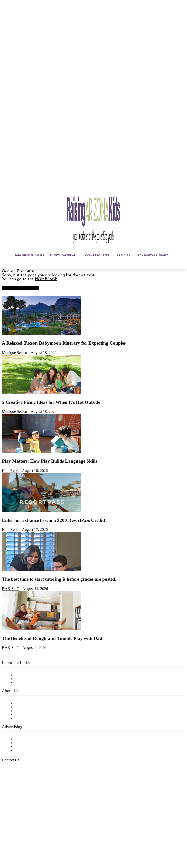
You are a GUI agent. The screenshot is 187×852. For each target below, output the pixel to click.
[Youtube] (31, 830)
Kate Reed (10, 471)
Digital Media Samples (35, 747)
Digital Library (28, 679)
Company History (30, 707)
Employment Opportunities (39, 711)
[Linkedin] (31, 818)
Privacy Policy (27, 683)
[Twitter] (19, 830)
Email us (19, 785)
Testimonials (26, 739)
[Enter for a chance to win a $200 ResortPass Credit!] (41, 511)
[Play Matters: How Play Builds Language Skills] (41, 452)
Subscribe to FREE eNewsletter (43, 675)
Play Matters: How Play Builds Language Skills (49, 461)
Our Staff (23, 703)
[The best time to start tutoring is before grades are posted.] (41, 570)
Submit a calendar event (36, 719)
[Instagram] (19, 818)
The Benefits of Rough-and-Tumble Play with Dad (52, 638)
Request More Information (38, 751)
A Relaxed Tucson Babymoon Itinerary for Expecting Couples (64, 343)
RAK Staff (10, 589)
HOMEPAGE (46, 279)
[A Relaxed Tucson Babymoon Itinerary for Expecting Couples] (41, 334)
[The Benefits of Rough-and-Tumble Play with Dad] (41, 629)
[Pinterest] (7, 830)
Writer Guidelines (30, 715)
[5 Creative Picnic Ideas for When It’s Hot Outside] (41, 393)
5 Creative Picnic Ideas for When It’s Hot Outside (51, 402)
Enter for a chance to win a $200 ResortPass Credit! (53, 520)
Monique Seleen (14, 352)
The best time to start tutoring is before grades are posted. (59, 579)
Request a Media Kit (33, 743)
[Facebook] (7, 818)
